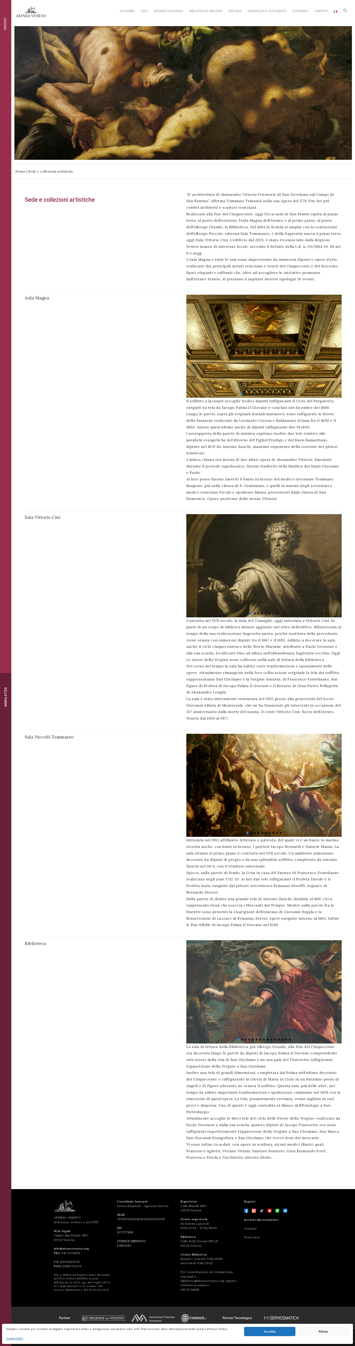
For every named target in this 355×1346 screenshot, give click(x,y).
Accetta (269, 1331)
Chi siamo (127, 11)
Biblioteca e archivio (205, 11)
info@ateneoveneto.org (71, 1248)
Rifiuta (323, 1331)
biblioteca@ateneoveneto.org (203, 1281)
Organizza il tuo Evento (267, 11)
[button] (345, 11)
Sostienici (300, 11)
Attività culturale (168, 11)
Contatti (321, 11)
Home (20, 171)
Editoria (235, 11)
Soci (144, 11)
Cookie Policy (14, 1338)
